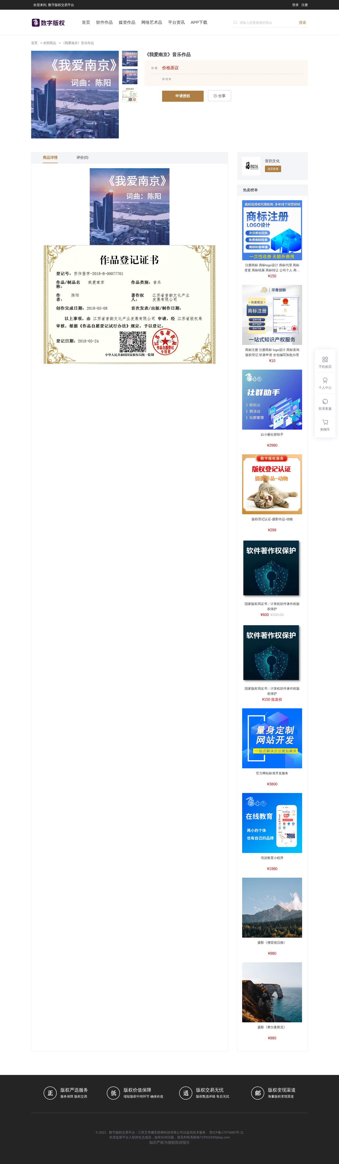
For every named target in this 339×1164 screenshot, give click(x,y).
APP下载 (199, 22)
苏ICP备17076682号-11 (226, 1132)
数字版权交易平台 (122, 1132)
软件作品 (104, 22)
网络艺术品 (151, 22)
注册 (304, 5)
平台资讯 (176, 22)
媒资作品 (127, 22)
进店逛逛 (273, 169)
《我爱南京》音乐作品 (78, 43)
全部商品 (49, 43)
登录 (295, 5)
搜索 (302, 22)
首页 (86, 22)
